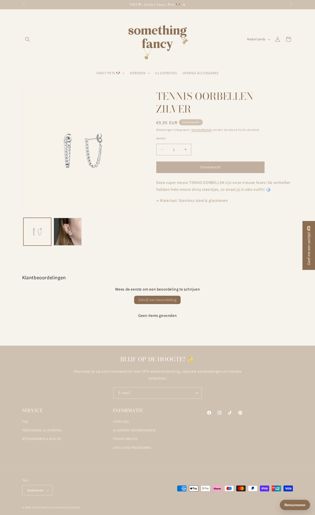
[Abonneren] (196, 393)
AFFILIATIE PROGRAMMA (132, 447)
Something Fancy (43, 507)
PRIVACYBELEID (125, 439)
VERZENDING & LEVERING (42, 430)
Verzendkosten (201, 130)
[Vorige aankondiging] (23, 4)
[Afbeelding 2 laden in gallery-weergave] (67, 232)
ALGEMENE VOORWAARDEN (134, 430)
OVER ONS (121, 421)
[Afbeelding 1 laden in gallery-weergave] (37, 232)
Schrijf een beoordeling (157, 299)
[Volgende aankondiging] (291, 4)
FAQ (25, 421)
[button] (27, 39)
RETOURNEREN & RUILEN (41, 439)
